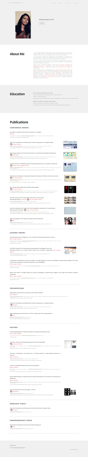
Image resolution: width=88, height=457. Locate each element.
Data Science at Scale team (48, 75)
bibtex (12, 133)
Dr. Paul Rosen (49, 76)
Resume (42, 23)
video (18, 165)
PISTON (47, 73)
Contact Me (76, 3)
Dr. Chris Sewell (58, 74)
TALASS (43, 71)
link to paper (13, 239)
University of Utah (50, 65)
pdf (13, 144)
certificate (24, 199)
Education (60, 3)
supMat (22, 165)
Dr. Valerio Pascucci (58, 69)
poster (16, 344)
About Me (53, 3)
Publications (68, 3)
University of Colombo (65, 67)
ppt (15, 144)
